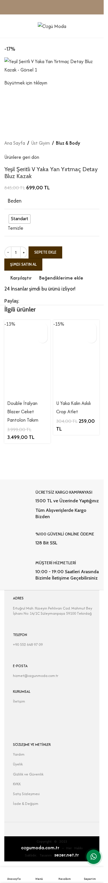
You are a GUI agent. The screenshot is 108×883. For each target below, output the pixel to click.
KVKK (17, 784)
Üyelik (18, 764)
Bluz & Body (68, 142)
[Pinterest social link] (36, 301)
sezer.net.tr (66, 854)
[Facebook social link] (22, 301)
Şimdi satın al (23, 264)
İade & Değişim (25, 803)
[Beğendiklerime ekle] (42, 338)
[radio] (19, 219)
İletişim (19, 701)
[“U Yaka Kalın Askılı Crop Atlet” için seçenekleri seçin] (91, 328)
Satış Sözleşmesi (26, 794)
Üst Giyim (40, 142)
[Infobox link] (52, 505)
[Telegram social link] (57, 301)
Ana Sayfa (14, 142)
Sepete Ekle (45, 252)
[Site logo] (52, 25)
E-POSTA (20, 666)
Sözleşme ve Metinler (32, 744)
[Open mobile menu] (6, 26)
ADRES (18, 598)
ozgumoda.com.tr (40, 847)
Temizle (15, 227)
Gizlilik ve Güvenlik (28, 774)
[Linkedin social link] (43, 301)
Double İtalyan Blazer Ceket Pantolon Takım (22, 411)
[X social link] (29, 301)
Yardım (18, 754)
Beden (15, 201)
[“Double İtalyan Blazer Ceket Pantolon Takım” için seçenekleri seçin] (42, 328)
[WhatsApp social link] (50, 301)
